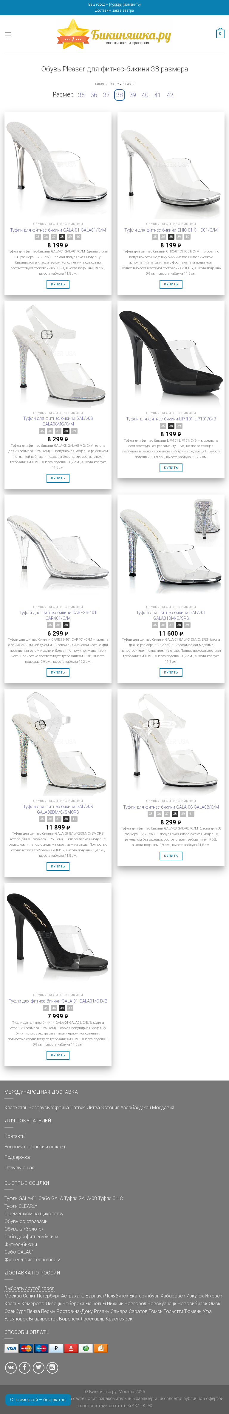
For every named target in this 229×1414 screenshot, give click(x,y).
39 (132, 95)
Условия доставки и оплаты (34, 1147)
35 (81, 95)
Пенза (33, 1311)
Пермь (48, 1311)
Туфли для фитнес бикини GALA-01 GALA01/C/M (58, 230)
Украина (60, 1107)
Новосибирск (193, 1303)
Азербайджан (135, 1107)
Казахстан (15, 1107)
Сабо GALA (50, 1198)
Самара (119, 1311)
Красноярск (119, 1319)
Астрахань (72, 1296)
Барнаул (95, 1296)
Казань (12, 1303)
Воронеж (69, 1319)
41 (157, 95)
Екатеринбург (144, 1296)
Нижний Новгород (126, 1303)
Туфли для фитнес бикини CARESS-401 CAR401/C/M (58, 615)
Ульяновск (16, 1319)
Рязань (101, 1311)
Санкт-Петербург (41, 1296)
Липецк (53, 1303)
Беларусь (39, 1107)
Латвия (78, 1107)
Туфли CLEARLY (20, 1206)
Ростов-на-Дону (75, 1311)
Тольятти (173, 1311)
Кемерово (32, 1303)
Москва (115, 4)
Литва (93, 1107)
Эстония (110, 1107)
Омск (214, 1303)
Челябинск (116, 1296)
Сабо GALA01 (19, 1252)
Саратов (138, 1311)
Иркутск (195, 1296)
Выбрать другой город (29, 1288)
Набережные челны (84, 1303)
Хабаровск (172, 1296)
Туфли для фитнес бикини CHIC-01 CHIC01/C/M (171, 230)
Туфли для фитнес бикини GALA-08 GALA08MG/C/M (58, 421)
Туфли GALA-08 (80, 1198)
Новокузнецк (162, 1303)
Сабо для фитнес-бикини (31, 1236)
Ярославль (93, 1319)
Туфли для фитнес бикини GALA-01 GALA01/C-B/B (58, 1001)
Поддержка (17, 1157)
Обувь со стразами (25, 1221)
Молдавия (163, 1107)
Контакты (14, 1136)
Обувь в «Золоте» (24, 1229)
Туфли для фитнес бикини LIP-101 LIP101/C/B (171, 419)
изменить (132, 4)
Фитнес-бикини (20, 1244)
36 (94, 95)
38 (119, 95)
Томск (156, 1311)
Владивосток (43, 1319)
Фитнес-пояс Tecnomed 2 (32, 1260)
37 (106, 95)
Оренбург (15, 1311)
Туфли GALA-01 (20, 1198)
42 (170, 95)
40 (145, 95)
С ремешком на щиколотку (34, 1213)
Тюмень (193, 1311)
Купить (58, 284)
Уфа (207, 1311)
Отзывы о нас (19, 1167)
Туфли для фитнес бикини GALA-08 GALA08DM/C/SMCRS (58, 809)
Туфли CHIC (110, 1198)
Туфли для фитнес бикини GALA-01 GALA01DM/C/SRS (171, 615)
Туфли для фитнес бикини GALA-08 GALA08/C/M (171, 807)
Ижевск (213, 1296)
